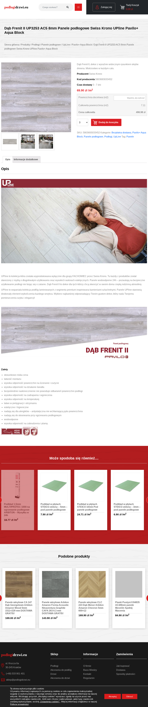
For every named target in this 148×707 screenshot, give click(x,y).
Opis (7, 159)
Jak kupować (123, 666)
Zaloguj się (106, 7)
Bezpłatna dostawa (121, 132)
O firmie (87, 666)
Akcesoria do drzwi (60, 678)
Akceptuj (112, 696)
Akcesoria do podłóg (61, 670)
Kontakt (87, 674)
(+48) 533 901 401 (15, 673)
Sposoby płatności (125, 674)
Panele (130, 136)
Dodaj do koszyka (108, 122)
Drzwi (53, 674)
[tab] (8, 159)
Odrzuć (129, 696)
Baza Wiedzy (90, 670)
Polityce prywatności (19, 704)
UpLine (117, 136)
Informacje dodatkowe (26, 159)
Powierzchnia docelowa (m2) (93, 97)
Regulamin (89, 678)
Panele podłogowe (93, 136)
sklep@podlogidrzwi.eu (18, 680)
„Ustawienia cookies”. (50, 702)
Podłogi (108, 136)
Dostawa (120, 670)
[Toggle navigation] (78, 7)
